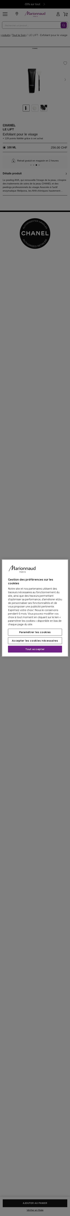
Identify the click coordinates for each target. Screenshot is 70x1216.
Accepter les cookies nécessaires (35, 640)
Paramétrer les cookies (35, 632)
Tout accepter (35, 649)
